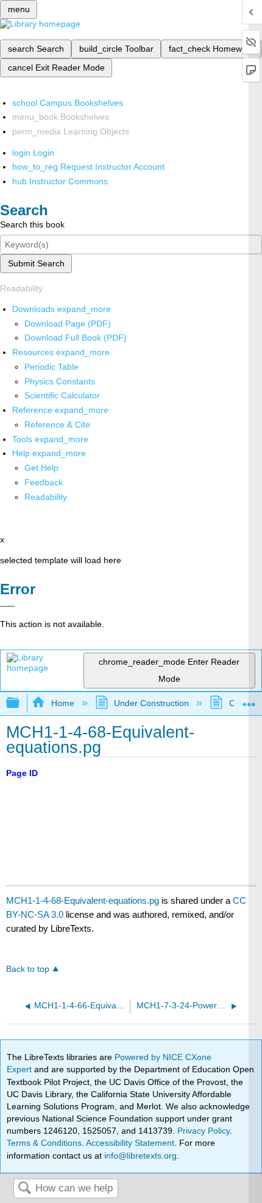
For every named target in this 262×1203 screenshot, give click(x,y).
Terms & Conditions (44, 1143)
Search (24, 1188)
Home (62, 703)
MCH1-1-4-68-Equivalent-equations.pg (82, 900)
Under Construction (151, 703)
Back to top (27, 969)
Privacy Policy (203, 1130)
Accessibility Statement (130, 1143)
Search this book (32, 224)
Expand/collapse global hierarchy (20, 703)
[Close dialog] (7, 606)
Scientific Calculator (62, 395)
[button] (43, 482)
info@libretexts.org (139, 1155)
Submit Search (36, 263)
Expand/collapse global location (249, 699)
